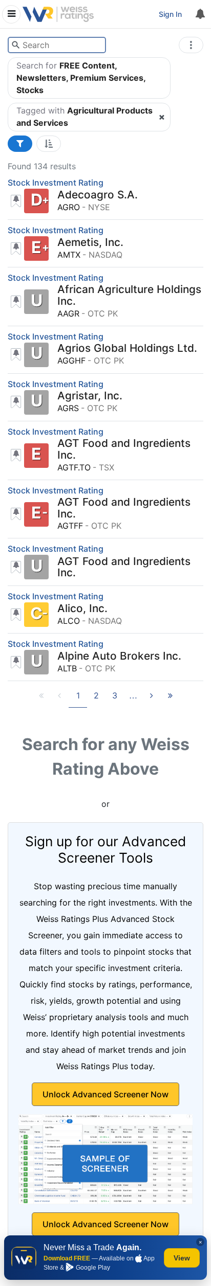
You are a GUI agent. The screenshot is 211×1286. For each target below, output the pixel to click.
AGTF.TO (74, 467)
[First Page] (41, 698)
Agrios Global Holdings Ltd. (127, 348)
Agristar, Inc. (89, 396)
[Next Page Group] (133, 698)
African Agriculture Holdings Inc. (129, 295)
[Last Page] (170, 698)
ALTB (67, 668)
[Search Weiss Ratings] (15, 45)
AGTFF (70, 526)
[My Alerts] (200, 14)
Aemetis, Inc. (90, 243)
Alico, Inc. (82, 609)
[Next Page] (151, 698)
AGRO (68, 207)
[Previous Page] (59, 698)
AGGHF (71, 360)
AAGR (68, 313)
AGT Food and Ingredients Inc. (124, 449)
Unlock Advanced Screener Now (105, 1094)
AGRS (68, 408)
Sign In (170, 14)
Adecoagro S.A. (97, 195)
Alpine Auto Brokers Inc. (119, 656)
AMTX (68, 255)
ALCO (68, 621)
